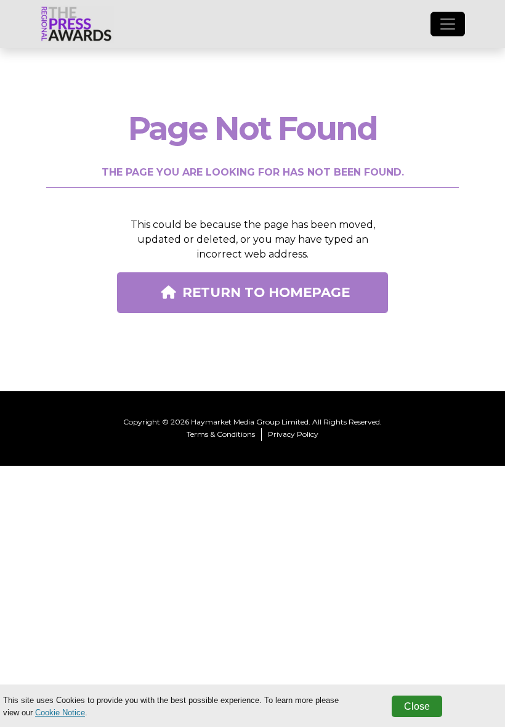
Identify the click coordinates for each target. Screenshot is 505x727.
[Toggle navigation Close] (447, 24)
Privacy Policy (293, 434)
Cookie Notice (60, 712)
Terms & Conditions (221, 434)
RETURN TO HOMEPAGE (266, 292)
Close (417, 706)
